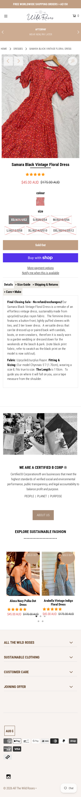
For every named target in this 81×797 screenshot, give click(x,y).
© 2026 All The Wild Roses (19, 788)
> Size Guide (22, 284)
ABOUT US (43, 515)
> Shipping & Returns (45, 284)
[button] (35, 174)
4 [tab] (38, 621)
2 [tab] (40, 616)
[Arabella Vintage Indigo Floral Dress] (58, 574)
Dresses (18, 48)
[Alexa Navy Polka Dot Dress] (23, 574)
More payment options (40, 268)
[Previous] (8, 61)
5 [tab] (42, 621)
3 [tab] (44, 616)
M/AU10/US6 (61, 220)
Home (4, 48)
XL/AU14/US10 (37, 230)
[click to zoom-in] (72, 61)
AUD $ (10, 731)
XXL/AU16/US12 (63, 230)
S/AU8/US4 (40, 220)
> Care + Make (12, 292)
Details (8, 284)
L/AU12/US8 (14, 230)
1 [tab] (36, 616)
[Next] (18, 61)
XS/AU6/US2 (19, 220)
